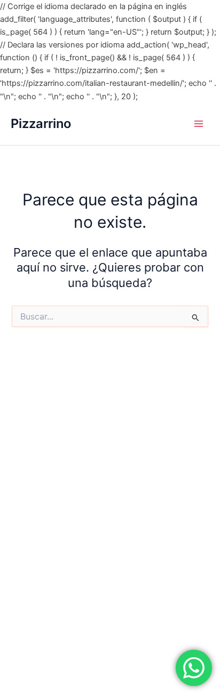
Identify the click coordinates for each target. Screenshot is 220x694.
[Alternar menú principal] (198, 123)
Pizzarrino (41, 123)
